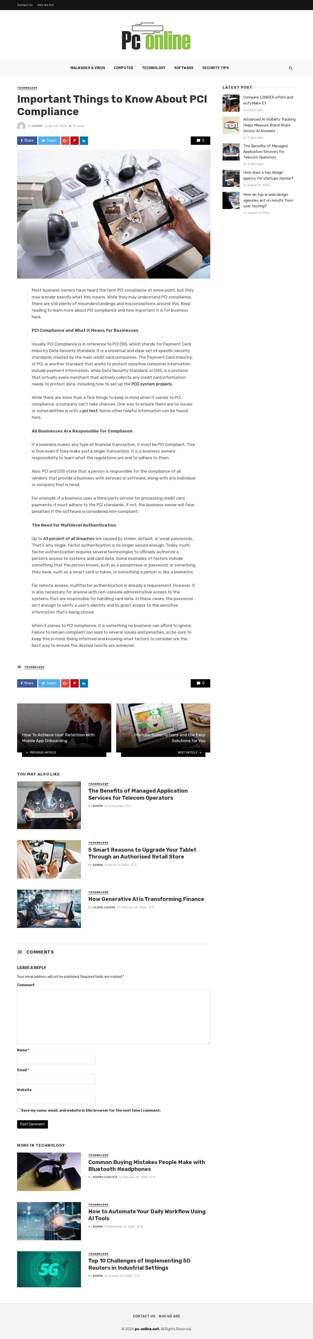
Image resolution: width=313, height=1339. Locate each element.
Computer (123, 68)
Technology (154, 68)
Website (24, 1090)
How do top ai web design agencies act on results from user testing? (268, 200)
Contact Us (25, 5)
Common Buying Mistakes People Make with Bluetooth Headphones (146, 1165)
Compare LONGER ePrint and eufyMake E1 (268, 100)
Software (184, 68)
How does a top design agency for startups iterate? (268, 175)
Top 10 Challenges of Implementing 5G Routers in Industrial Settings (139, 1264)
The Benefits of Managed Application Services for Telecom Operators (138, 794)
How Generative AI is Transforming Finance (146, 899)
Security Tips (215, 68)
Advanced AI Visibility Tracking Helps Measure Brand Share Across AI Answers (269, 125)
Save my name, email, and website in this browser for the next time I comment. (91, 1110)
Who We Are (45, 5)
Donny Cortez (105, 1177)
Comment (25, 985)
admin (37, 126)
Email (23, 1070)
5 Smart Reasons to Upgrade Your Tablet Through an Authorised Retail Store (142, 853)
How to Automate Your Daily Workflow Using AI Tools (147, 1214)
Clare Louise (104, 907)
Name (23, 1050)
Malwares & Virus (87, 68)
